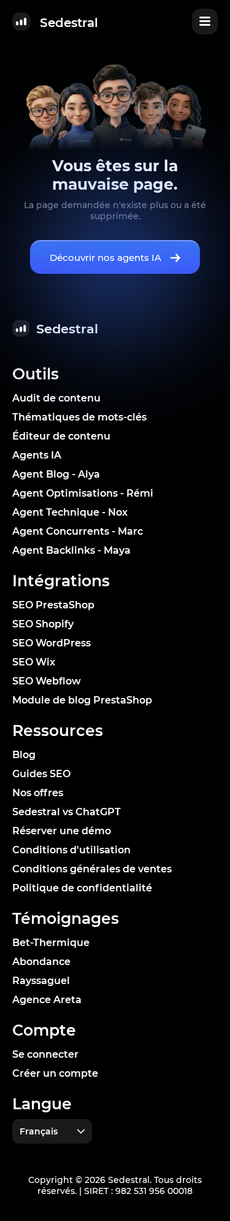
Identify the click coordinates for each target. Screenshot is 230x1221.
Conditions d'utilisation (71, 850)
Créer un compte (55, 1073)
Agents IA (36, 455)
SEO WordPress (51, 643)
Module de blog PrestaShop (82, 700)
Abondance (41, 961)
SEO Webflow (46, 681)
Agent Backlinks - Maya (71, 550)
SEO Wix (33, 662)
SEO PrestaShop (53, 605)
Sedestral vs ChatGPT (66, 812)
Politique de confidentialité (82, 888)
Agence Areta (47, 1000)
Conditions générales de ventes (92, 869)
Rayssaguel (41, 980)
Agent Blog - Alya (56, 474)
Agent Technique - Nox (70, 512)
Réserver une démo (61, 831)
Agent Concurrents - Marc (77, 531)
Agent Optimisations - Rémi (82, 493)
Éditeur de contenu (61, 436)
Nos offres (37, 793)
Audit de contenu (56, 398)
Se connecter (45, 1054)
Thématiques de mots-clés (79, 417)
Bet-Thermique (51, 942)
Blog (24, 755)
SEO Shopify (43, 624)
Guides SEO (41, 774)
